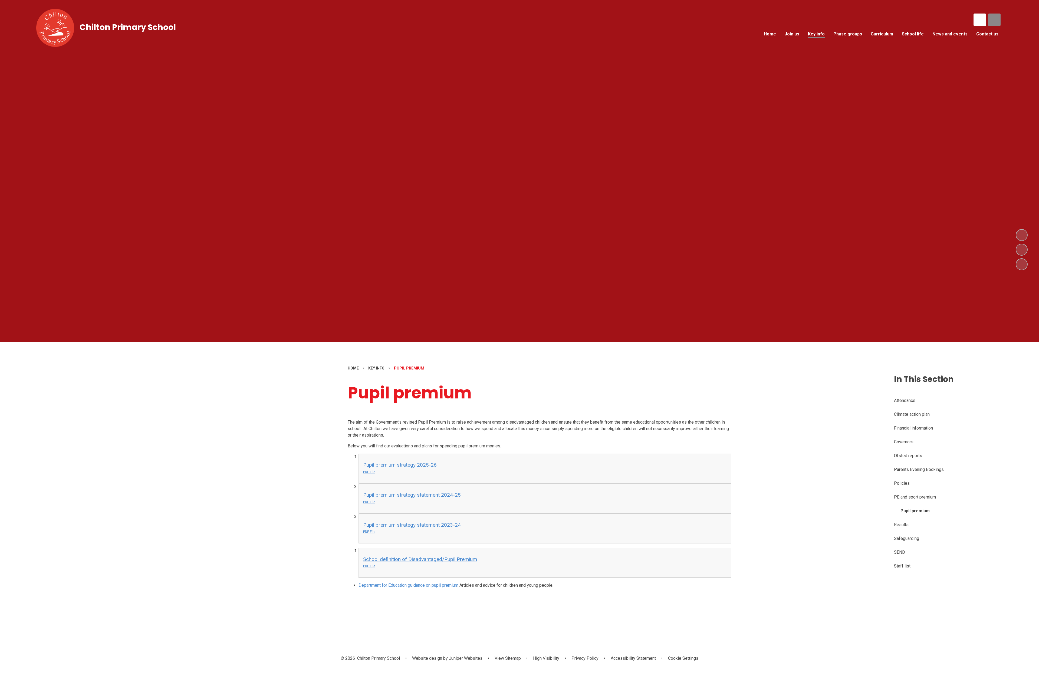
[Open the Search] (994, 20)
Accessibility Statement (633, 658)
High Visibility (546, 658)
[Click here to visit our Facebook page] (980, 20)
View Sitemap (508, 658)
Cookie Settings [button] (683, 658)
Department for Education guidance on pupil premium (408, 585)
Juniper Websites (465, 658)
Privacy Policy (585, 658)
